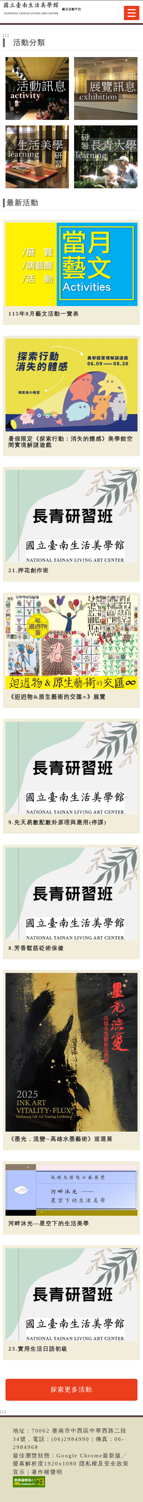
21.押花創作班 (28, 570)
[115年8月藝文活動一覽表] (71, 264)
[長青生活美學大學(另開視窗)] (105, 156)
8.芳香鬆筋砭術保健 (36, 948)
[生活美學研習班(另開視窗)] (37, 156)
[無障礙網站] (28, 1487)
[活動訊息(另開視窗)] (37, 88)
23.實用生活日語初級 (38, 1349)
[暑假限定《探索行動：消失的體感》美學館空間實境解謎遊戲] (71, 385)
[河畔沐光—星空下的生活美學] (71, 1189)
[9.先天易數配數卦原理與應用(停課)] (71, 768)
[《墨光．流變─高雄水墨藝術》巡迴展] (71, 1052)
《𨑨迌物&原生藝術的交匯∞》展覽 (57, 697)
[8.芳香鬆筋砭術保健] (71, 894)
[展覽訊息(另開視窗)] (105, 88)
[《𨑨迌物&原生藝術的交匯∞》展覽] (71, 642)
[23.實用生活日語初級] (71, 1294)
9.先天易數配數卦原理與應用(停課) (57, 822)
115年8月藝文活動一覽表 (43, 314)
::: (6, 35)
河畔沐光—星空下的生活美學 (48, 1223)
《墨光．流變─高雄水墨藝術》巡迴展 (60, 1139)
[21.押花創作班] (71, 516)
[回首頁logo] (42, 14)
